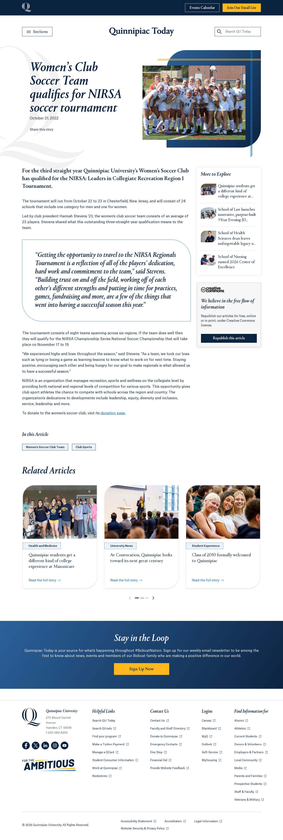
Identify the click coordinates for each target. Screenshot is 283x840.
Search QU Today (103, 720)
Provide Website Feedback (169, 768)
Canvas (208, 720)
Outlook (209, 744)
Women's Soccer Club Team (45, 447)
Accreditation (175, 821)
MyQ (207, 736)
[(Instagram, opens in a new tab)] (55, 745)
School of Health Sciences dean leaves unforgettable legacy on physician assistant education (236, 238)
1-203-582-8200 (57, 732)
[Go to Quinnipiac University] (26, 8)
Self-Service (212, 752)
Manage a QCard (105, 752)
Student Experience (206, 546)
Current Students (247, 736)
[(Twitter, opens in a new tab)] (35, 745)
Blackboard (211, 728)
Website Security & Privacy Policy (144, 828)
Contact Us (159, 720)
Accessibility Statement (138, 821)
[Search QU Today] (219, 31)
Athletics (242, 728)
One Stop (158, 752)
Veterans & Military (249, 800)
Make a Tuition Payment (110, 744)
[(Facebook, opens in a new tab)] (26, 745)
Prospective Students (250, 784)
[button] (153, 598)
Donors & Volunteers (250, 744)
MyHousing (211, 760)
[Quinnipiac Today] (141, 31)
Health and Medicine (43, 546)
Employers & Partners (251, 752)
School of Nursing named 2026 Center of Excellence (236, 262)
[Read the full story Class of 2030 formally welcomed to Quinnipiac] (223, 512)
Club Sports (84, 447)
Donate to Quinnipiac (166, 736)
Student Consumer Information (115, 760)
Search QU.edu (104, 728)
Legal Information (208, 821)
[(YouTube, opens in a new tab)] (64, 745)
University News (121, 546)
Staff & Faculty (246, 792)
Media (240, 768)
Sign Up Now (141, 669)
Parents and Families (250, 776)
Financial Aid (160, 760)
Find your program (106, 736)
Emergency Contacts (166, 744)
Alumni (241, 720)
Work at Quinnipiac (107, 768)
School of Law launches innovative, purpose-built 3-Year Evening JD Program (237, 215)
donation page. (113, 413)
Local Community (247, 760)
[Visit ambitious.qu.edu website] (49, 765)
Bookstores (101, 776)
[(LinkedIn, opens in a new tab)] (45, 745)
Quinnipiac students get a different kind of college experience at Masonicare (236, 191)
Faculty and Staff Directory (169, 728)
